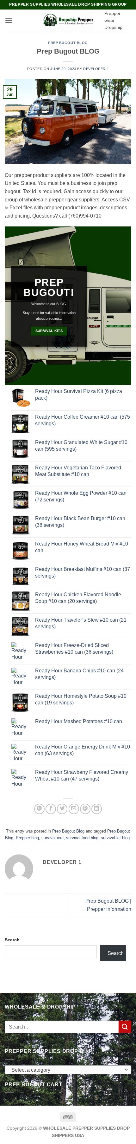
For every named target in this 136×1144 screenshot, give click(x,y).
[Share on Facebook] (51, 809)
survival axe (52, 837)
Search (12, 939)
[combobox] (68, 1069)
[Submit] (125, 1027)
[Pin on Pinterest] (85, 809)
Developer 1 (96, 69)
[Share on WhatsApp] (39, 809)
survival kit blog (115, 837)
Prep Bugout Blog (68, 43)
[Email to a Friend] (74, 809)
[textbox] (66, 1070)
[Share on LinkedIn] (96, 809)
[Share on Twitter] (62, 809)
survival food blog (82, 837)
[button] (8, 20)
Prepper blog (27, 837)
